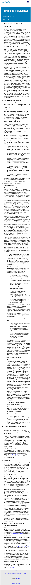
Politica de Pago (6, 20)
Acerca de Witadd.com (15, 571)
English (18, 578)
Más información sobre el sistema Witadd (15, 573)
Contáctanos (10, 567)
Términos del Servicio (8, 16)
